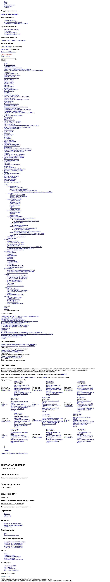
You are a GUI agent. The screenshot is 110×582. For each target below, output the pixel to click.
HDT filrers (10, 284)
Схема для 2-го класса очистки (13, 546)
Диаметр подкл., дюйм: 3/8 (22, 388)
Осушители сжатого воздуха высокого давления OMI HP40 (24, 247)
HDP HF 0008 (81, 429)
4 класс (19, 40)
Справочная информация (15, 216)
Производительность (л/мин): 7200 (52, 418)
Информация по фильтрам (12, 34)
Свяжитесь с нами (9, 555)
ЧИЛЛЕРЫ (4, 338)
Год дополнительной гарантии (19, 189)
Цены (5, 3)
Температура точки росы (21, 225)
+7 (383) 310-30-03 (14, 49)
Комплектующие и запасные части (17, 273)
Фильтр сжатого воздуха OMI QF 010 (11, 351)
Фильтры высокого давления (12, 523)
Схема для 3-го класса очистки (13, 544)
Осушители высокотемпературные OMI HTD (20, 248)
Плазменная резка (19, 219)
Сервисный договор (10, 20)
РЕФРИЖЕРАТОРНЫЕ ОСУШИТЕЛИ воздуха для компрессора (20, 316)
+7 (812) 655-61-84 (16, 46)
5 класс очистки (15, 209)
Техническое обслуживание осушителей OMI (23, 190)
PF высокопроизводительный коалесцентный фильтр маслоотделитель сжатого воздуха (27, 334)
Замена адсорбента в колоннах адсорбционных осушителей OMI (33, 192)
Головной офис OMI (10, 565)
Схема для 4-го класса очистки (13, 543)
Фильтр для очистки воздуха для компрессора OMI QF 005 (18, 346)
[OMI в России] (5, 56)
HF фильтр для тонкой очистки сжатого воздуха (15, 325)
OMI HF (33, 377)
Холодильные (8, 239)
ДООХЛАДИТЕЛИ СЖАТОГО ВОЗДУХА (12, 319)
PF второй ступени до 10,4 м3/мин (17, 277)
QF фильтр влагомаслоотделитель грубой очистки (15, 322)
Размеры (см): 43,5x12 (17, 409)
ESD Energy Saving (13, 245)
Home (5, 307)
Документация (8, 6)
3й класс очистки (15, 203)
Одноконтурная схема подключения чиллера (27, 231)
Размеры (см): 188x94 (20, 425)
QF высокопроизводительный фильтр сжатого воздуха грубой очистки (22, 332)
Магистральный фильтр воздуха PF (11, 323)
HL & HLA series (12, 252)
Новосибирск (5, 49)
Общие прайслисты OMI (17, 195)
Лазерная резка (18, 222)
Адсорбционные (9, 251)
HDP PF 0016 (46, 414)
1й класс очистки (15, 200)
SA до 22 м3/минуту (13, 289)
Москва (8, 52)
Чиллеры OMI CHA (12, 302)
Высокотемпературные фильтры (13, 525)
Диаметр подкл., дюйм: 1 (18, 404)
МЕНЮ (6, 184)
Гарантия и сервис (12, 186)
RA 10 (5, 533)
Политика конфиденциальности (13, 559)
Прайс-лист (4, 14)
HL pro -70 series (12, 261)
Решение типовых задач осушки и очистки (23, 218)
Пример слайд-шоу (16, 197)
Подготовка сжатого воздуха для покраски (26, 221)
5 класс (24, 40)
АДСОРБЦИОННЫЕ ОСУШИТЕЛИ (11, 318)
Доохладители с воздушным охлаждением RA (21, 270)
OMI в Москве (8, 567)
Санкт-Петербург (6, 46)
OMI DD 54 (7, 514)
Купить (16, 395)
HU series (10, 254)
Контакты (6, 7)
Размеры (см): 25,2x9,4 (84, 394)
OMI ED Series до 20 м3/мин (15, 242)
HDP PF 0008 (18, 413)
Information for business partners (16, 237)
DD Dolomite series (12, 241)
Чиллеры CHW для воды (14, 297)
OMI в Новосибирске (10, 568)
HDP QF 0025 (15, 398)
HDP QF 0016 (81, 382)
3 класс (13, 40)
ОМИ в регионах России (14, 210)
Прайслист (10, 193)
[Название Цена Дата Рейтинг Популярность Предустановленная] (14, 380)
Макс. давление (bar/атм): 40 (22, 392)
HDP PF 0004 (81, 397)
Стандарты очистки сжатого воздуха (15, 541)
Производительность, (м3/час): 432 (52, 421)
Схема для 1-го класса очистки (13, 547)
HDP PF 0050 (15, 429)
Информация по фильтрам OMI (19, 232)
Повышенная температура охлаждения (25, 228)
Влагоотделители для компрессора (11, 337)
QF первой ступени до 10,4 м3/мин (17, 276)
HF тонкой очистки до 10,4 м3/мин (17, 278)
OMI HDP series (5, 328)
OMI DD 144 (7, 517)
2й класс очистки (15, 202)
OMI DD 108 (7, 515)
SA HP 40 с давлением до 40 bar (16, 291)
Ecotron (9, 293)
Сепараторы (7, 287)
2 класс (8, 40)
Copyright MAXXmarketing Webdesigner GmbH (14, 453)
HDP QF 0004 (18, 382)
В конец (6, 450)
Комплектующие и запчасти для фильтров (13, 335)
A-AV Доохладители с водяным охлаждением (20, 271)
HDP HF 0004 (50, 429)
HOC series (10, 264)
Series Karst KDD (12, 255)
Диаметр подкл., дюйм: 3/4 (85, 388)
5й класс (12, 206)
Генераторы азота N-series (15, 267)
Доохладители (8, 268)
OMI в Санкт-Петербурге (11, 570)
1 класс (3, 40)
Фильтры (6, 274)
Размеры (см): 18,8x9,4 (21, 394)
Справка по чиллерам (10, 32)
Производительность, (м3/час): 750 (21, 406)
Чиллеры (6, 296)
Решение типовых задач (11, 29)
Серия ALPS (7, 526)
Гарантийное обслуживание (12, 556)
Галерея (12, 235)
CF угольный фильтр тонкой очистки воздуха (14, 326)
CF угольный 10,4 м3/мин (14, 280)
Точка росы (7, 31)
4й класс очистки (15, 208)
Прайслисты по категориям (18, 196)
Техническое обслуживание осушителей (16, 23)
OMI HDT (64, 374)
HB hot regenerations (13, 263)
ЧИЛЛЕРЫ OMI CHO (13, 299)
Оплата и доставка (9, 5)
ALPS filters (10, 283)
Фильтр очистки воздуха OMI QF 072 (11, 357)
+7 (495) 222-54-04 (10, 52)
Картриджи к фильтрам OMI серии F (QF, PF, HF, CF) (29, 234)
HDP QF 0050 (46, 397)
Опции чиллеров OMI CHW (22, 229)
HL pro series (11, 260)
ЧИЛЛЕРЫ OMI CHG (13, 300)
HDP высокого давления (14, 281)
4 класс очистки (15, 205)
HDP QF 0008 (50, 382)
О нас (5, 2)
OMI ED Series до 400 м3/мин (15, 244)
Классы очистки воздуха (14, 199)
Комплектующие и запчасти (15, 250)
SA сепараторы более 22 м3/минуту (18, 290)
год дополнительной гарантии (13, 22)
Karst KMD (10, 258)
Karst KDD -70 (11, 257)
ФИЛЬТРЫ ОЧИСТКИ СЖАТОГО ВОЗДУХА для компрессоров (19, 321)
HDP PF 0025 (77, 414)
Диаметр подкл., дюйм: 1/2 (53, 388)
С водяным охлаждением (11, 535)
